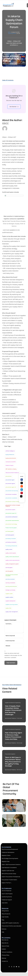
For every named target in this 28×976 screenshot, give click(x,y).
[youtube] (16, 966)
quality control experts (11, 553)
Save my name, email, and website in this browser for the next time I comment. (13, 655)
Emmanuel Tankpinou (11, 718)
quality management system (12, 564)
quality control (9, 549)
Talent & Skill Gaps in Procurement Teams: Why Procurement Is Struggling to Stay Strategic (13, 761)
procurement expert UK (11, 513)
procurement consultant (11, 494)
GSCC (9, 32)
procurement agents (10, 483)
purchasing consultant (11, 538)
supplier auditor (9, 593)
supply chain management (12, 611)
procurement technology (11, 524)
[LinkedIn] (21, 489)
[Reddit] (21, 486)
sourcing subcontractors (11, 586)
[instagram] (14, 966)
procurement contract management (14, 501)
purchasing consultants (11, 542)
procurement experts (10, 509)
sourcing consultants (10, 582)
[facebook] (9, 966)
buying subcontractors (11, 458)
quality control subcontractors (12, 560)
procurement (8, 476)
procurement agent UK (11, 487)
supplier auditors (9, 597)
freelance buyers (9, 465)
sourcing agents (9, 571)
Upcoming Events (12, 33)
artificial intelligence (10, 451)
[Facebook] (21, 479)
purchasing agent (10, 531)
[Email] (21, 496)
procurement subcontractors (12, 520)
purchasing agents (10, 535)
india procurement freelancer (12, 472)
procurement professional (11, 516)
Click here (9, 423)
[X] (21, 482)
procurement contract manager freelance (13, 506)
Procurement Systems (10, 754)
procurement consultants (11, 498)
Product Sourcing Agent (11, 527)
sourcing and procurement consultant (12, 575)
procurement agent (10, 480)
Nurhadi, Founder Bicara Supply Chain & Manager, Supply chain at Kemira (14, 223)
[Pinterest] (21, 492)
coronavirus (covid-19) (11, 461)
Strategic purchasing (10, 590)
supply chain (8, 608)
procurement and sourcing (12, 490)
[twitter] (11, 966)
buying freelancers (10, 454)
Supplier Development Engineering (12, 702)
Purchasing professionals (11, 545)
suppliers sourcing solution (12, 604)
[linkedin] (18, 966)
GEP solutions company (11, 469)
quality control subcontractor (12, 556)
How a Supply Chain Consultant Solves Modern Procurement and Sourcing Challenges (13, 710)
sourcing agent (9, 567)
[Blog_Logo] (8, 3)
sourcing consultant (10, 579)
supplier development (10, 601)
